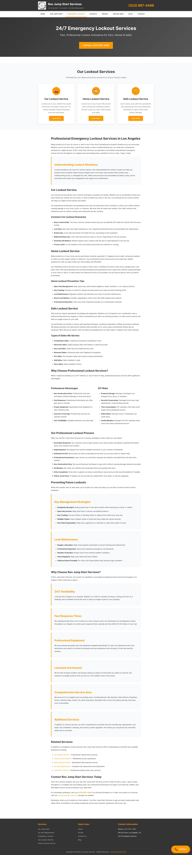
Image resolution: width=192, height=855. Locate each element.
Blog (79, 840)
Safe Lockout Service (62, 762)
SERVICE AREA (118, 14)
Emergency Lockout (45, 836)
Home (80, 829)
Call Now (182, 849)
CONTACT (141, 14)
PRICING (105, 14)
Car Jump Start (44, 829)
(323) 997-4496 (141, 5)
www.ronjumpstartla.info (118, 852)
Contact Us (82, 836)
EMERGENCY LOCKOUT (76, 14)
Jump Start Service (61, 770)
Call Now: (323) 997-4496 (96, 45)
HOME (42, 14)
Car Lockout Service (62, 755)
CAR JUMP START (56, 14)
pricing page (62, 795)
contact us (74, 795)
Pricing (80, 833)
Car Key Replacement (62, 766)
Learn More (56, 118)
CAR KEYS (93, 14)
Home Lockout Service (62, 759)
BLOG (131, 14)
